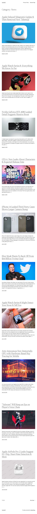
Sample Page (32, 2)
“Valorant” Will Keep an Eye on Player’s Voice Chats (16, 405)
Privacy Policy (26, 2)
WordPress (33, 510)
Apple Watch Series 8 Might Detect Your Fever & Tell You (17, 303)
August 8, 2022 (4, 99)
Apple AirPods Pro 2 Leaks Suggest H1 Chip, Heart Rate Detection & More (17, 454)
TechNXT (4, 2)
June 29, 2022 (4, 392)
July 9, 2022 (4, 244)
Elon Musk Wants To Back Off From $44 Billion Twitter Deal (18, 257)
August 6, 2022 (4, 147)
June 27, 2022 (4, 439)
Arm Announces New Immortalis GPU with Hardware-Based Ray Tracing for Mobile (17, 353)
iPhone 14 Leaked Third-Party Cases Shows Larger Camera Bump (18, 208)
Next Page (32, 500)
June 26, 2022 (4, 489)
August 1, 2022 (4, 194)
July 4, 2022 (4, 338)
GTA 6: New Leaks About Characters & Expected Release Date (18, 160)
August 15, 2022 (5, 53)
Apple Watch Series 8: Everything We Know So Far (17, 67)
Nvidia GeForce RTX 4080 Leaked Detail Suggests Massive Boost (17, 113)
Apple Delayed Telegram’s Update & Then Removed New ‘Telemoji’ (18, 18)
